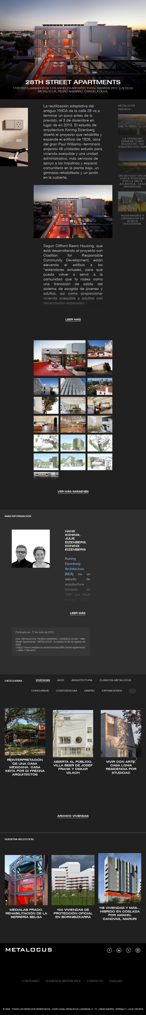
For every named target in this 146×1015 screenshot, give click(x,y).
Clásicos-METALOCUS (115, 680)
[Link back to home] (29, 950)
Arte (60, 680)
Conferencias (66, 691)
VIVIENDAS (43, 680)
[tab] (43, 680)
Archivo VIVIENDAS (73, 816)
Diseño (89, 691)
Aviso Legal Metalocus (65, 1009)
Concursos (40, 691)
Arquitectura (81, 680)
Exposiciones (112, 691)
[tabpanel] (73, 759)
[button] (11, 758)
